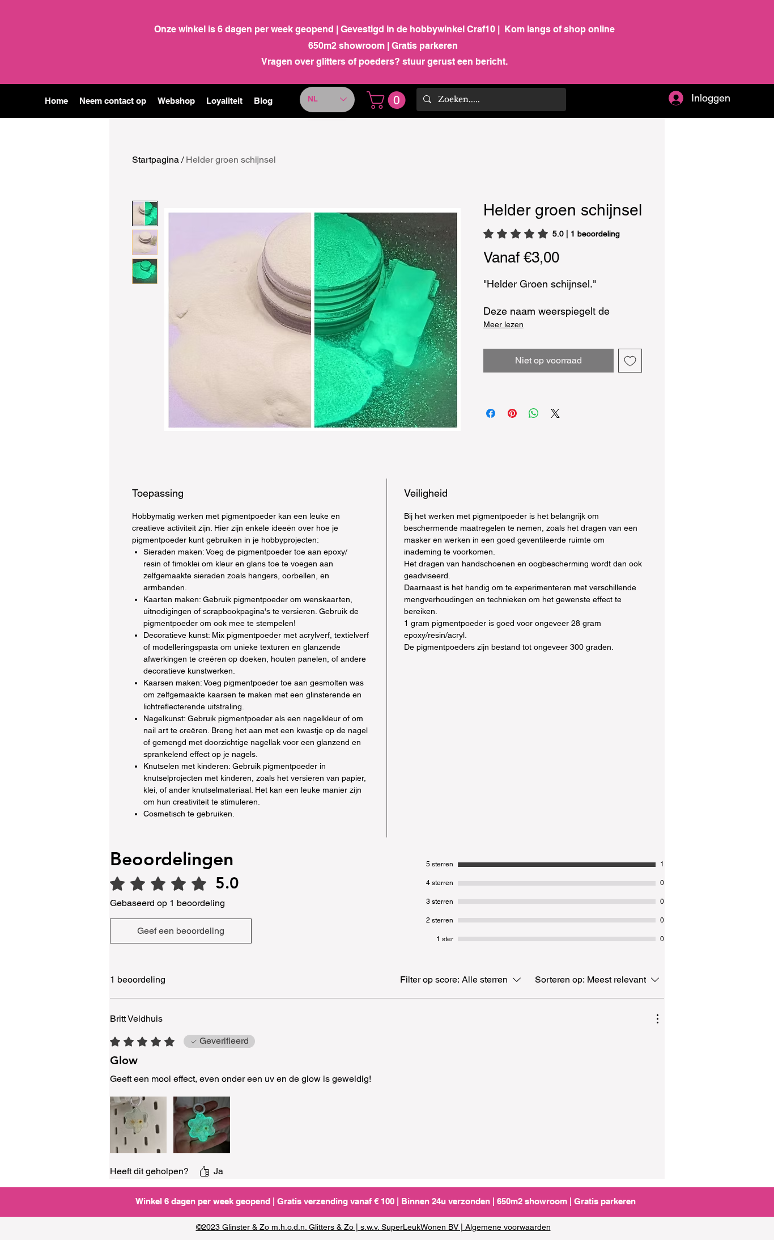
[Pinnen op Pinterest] (512, 413)
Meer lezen (503, 324)
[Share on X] (555, 413)
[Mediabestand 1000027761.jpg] (138, 1125)
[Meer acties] (657, 1019)
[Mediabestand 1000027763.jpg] (201, 1125)
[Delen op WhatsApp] (534, 413)
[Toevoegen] (630, 361)
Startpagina (155, 159)
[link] (388, 100)
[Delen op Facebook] (490, 413)
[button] (176, 100)
